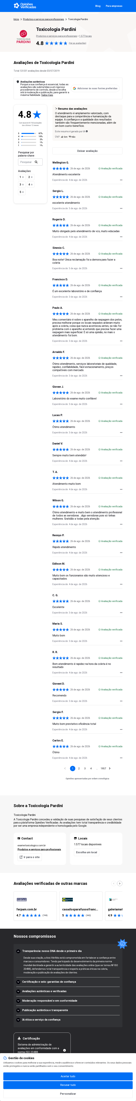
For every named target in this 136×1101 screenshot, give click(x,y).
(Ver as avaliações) (77, 43)
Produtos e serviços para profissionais (43, 19)
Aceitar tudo (68, 1076)
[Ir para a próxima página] (109, 769)
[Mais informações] (65, 1050)
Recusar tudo (68, 1085)
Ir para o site (32, 857)
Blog (98, 6)
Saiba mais (47, 95)
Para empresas (114, 6)
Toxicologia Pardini (78, 19)
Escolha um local (86, 852)
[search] (36, 162)
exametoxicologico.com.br (32, 845)
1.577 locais (85, 36)
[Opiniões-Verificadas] (25, 6)
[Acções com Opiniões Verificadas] (121, 180)
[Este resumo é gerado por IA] (87, 131)
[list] (68, 906)
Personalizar (68, 1093)
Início (16, 19)
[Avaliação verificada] (100, 168)
